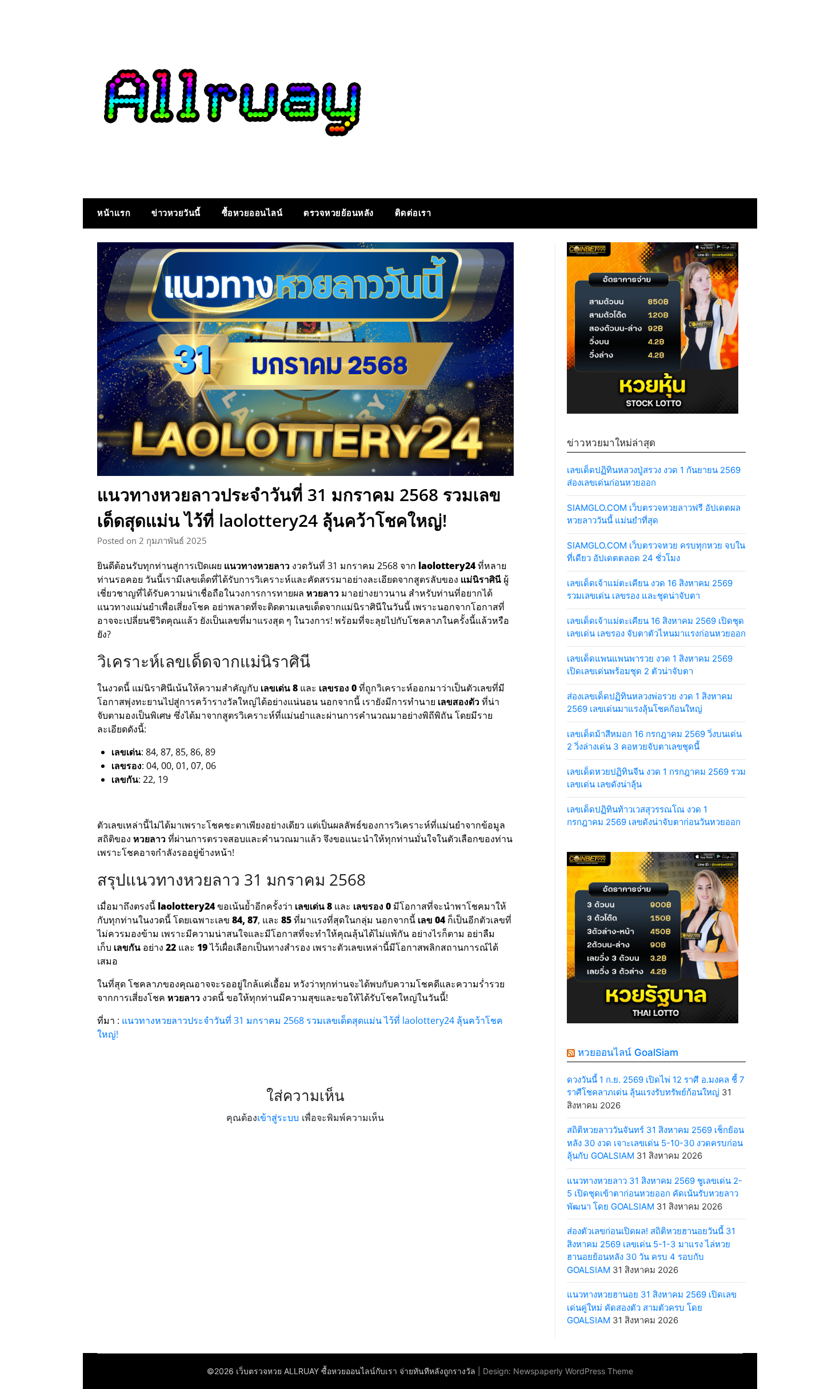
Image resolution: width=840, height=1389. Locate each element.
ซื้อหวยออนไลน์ (252, 212)
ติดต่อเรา (413, 212)
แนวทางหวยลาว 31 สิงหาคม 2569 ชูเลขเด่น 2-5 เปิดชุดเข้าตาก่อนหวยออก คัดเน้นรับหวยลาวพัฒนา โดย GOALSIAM (654, 1193)
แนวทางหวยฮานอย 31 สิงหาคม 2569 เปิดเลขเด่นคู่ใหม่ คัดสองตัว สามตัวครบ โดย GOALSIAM (652, 1307)
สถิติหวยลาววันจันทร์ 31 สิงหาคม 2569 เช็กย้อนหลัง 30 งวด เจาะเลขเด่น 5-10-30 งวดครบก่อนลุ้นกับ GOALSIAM (655, 1142)
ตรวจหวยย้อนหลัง (338, 212)
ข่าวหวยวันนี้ (176, 212)
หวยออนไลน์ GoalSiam (628, 1052)
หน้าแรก (113, 212)
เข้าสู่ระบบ (278, 1117)
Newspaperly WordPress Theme (573, 1371)
